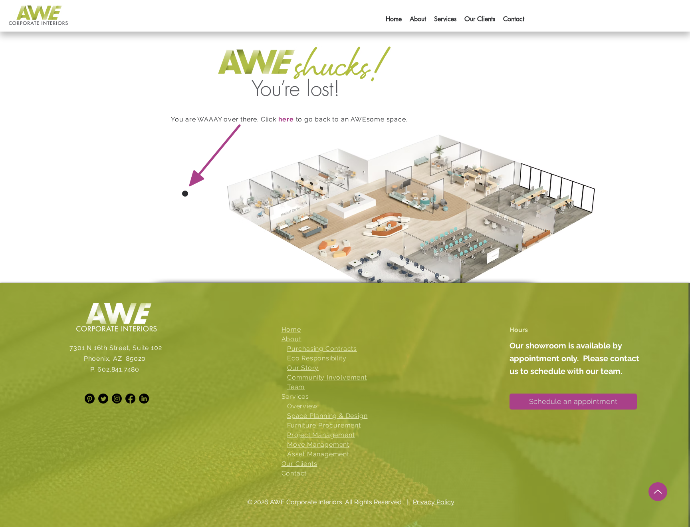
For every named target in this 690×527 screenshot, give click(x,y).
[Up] (657, 491)
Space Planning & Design (327, 416)
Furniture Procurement (324, 425)
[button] (445, 15)
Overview (302, 406)
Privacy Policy (433, 502)
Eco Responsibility (316, 358)
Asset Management (318, 454)
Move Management (318, 444)
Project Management (321, 435)
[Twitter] (103, 399)
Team (296, 387)
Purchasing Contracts (322, 348)
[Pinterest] (90, 399)
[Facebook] (130, 399)
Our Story (303, 368)
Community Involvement (327, 377)
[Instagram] (117, 399)
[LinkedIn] (144, 399)
